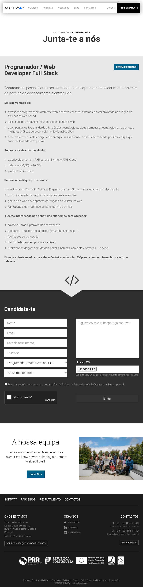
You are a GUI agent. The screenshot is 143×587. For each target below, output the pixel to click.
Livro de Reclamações (110, 580)
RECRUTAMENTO (50, 499)
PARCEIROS (28, 499)
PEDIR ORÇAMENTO (129, 8)
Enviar (107, 398)
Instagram (74, 532)
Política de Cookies (71, 580)
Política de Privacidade (74, 384)
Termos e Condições (32, 580)
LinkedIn (73, 527)
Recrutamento (61, 33)
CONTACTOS (90, 8)
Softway (10, 499)
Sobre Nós (36, 474)
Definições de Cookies (90, 580)
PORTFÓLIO (48, 8)
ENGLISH (111, 8)
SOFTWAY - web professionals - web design (7, 4)
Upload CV (83, 362)
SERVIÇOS (33, 8)
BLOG (76, 8)
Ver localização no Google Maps (26, 543)
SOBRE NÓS (63, 8)
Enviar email (129, 542)
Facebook (74, 522)
